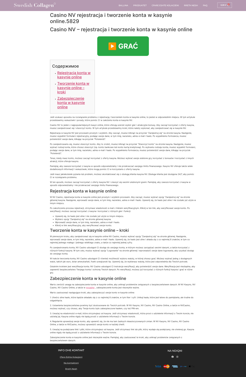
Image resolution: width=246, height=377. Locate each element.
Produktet (140, 5)
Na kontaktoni (71, 363)
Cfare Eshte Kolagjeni (165, 5)
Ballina (123, 5)
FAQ (205, 5)
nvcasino (90, 287)
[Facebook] (173, 357)
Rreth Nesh (191, 5)
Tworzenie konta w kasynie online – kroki (73, 87)
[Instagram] (177, 357)
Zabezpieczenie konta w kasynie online (71, 102)
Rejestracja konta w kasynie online (74, 75)
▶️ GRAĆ (123, 46)
